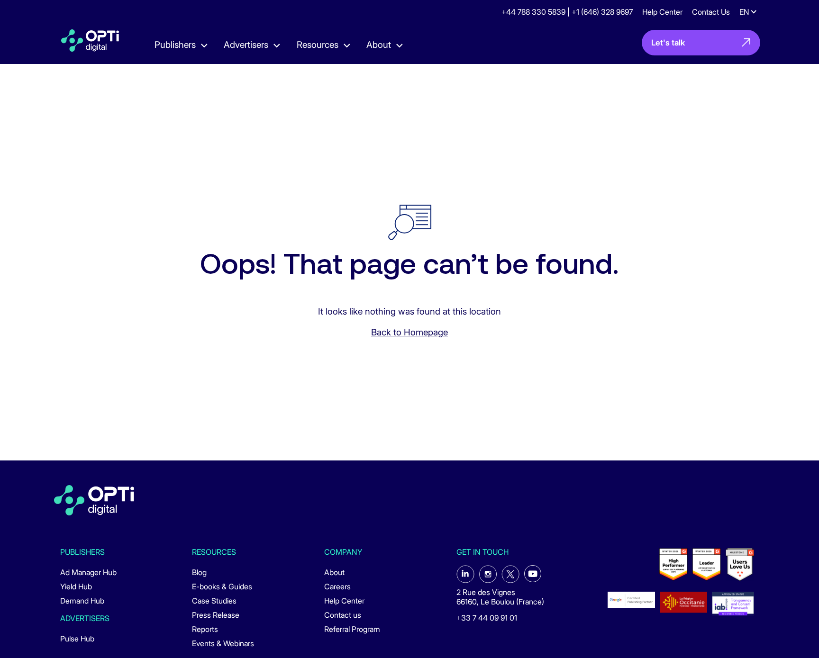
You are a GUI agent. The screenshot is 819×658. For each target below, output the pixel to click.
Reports (205, 629)
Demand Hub (82, 600)
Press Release (215, 615)
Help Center (662, 12)
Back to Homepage (409, 332)
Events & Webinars (223, 643)
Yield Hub (76, 586)
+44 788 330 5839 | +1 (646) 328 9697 (567, 12)
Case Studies (214, 600)
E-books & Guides (222, 586)
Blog (199, 572)
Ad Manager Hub (88, 572)
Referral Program (352, 629)
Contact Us (711, 12)
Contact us (342, 615)
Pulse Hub (77, 638)
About (334, 572)
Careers (337, 586)
